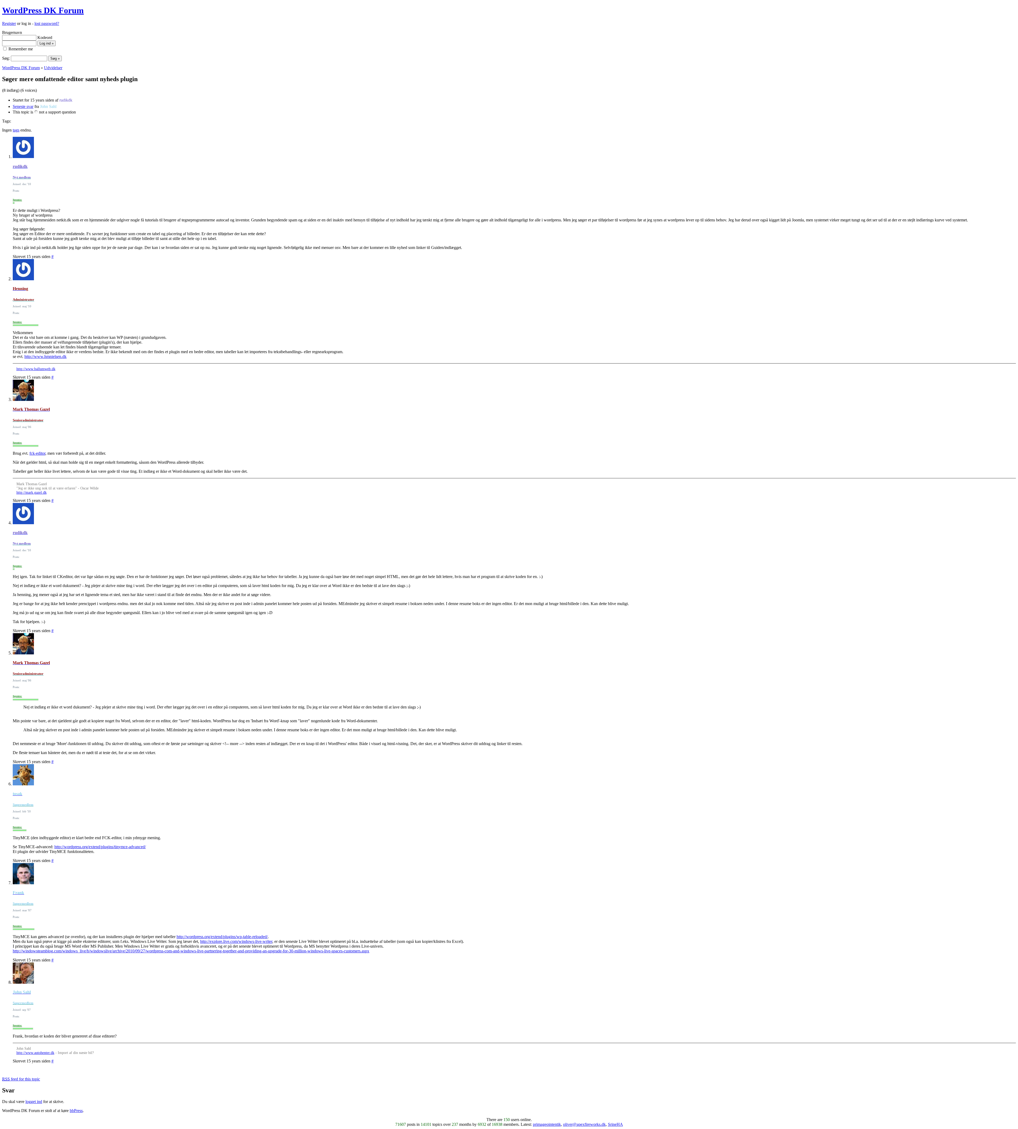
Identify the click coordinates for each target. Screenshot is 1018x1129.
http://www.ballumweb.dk (35, 369)
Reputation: (17, 200)
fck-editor (37, 453)
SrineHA (615, 1124)
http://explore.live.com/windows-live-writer (236, 941)
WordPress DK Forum (43, 10)
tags (16, 130)
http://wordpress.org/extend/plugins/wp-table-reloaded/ (222, 936)
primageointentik (547, 1124)
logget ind (33, 1101)
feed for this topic (21, 1079)
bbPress (76, 1110)
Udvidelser (53, 67)
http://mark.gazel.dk (31, 493)
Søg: (6, 58)
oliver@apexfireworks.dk (584, 1124)
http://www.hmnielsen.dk (45, 356)
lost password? (46, 23)
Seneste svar (23, 106)
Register (9, 23)
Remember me (20, 49)
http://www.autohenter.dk (35, 1053)
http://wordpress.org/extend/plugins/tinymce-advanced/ (100, 846)
